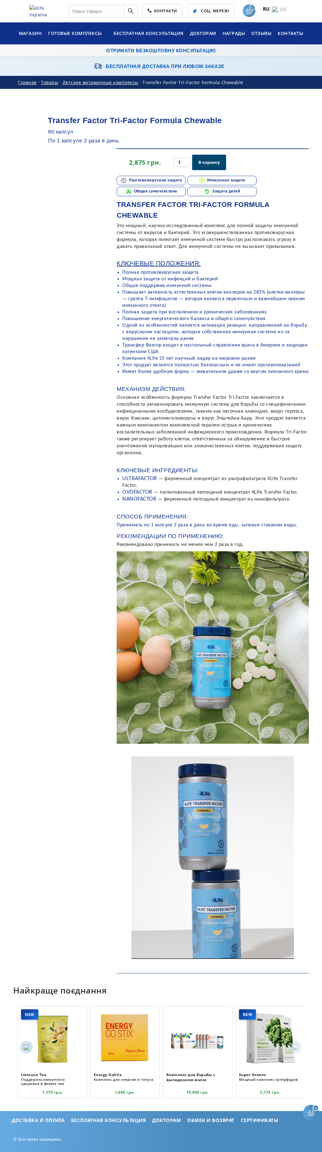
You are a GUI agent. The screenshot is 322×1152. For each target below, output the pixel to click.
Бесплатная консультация (149, 33)
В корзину (209, 162)
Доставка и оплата (38, 1120)
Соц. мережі (215, 11)
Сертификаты (260, 1120)
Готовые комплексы (75, 33)
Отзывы (261, 33)
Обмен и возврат (211, 1120)
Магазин (30, 33)
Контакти (164, 11)
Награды (234, 33)
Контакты (290, 33)
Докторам (203, 33)
